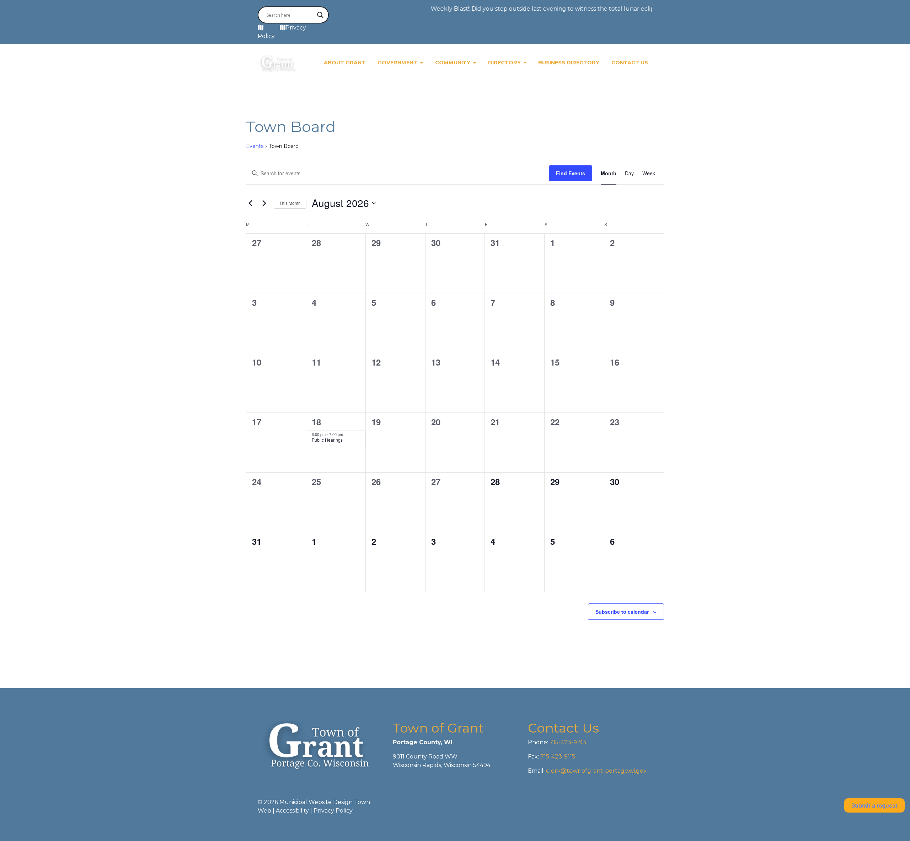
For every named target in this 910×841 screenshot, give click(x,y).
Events (254, 146)
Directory (505, 62)
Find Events (570, 173)
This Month (290, 203)
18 (316, 422)
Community (453, 62)
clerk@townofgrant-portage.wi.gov (596, 770)
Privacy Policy (333, 810)
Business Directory (568, 62)
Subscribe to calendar (622, 611)
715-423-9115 (557, 756)
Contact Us (629, 62)
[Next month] (264, 203)
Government (398, 62)
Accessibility (292, 810)
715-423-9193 (567, 742)
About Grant (344, 62)
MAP (271, 27)
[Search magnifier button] (320, 15)
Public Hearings (327, 440)
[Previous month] (250, 203)
